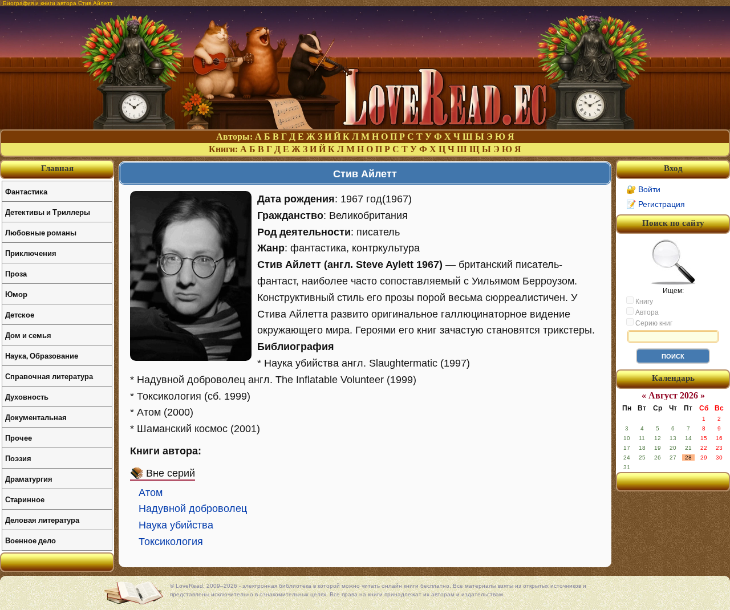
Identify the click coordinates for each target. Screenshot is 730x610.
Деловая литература (42, 519)
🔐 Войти (643, 189)
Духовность (26, 396)
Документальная (36, 417)
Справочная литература (49, 376)
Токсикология (171, 541)
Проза (16, 273)
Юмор (16, 293)
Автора (646, 312)
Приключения (30, 252)
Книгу (643, 302)
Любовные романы (40, 232)
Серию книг (653, 323)
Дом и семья (28, 335)
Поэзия (18, 458)
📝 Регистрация (655, 204)
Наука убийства (176, 525)
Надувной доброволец (193, 508)
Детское (19, 314)
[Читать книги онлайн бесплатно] (365, 126)
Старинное (24, 499)
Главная (57, 168)
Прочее (18, 437)
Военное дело (30, 540)
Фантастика (26, 191)
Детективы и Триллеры (47, 211)
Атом (151, 492)
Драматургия (28, 478)
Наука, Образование (41, 355)
